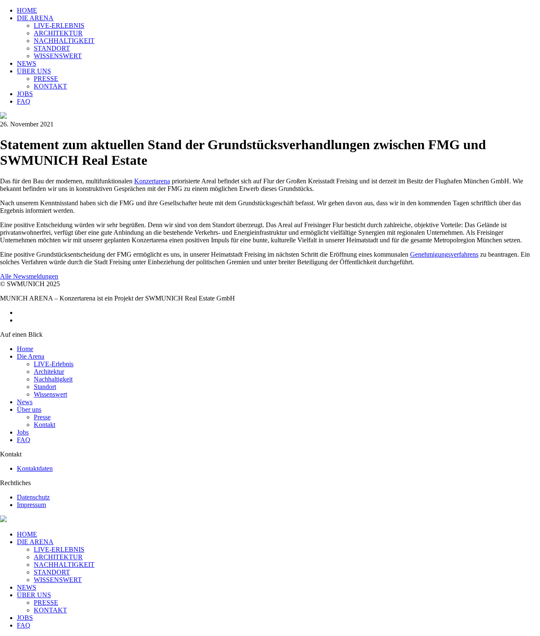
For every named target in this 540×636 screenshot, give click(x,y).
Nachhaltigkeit (53, 379)
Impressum (31, 504)
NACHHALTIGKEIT (64, 564)
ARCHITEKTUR (58, 557)
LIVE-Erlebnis (53, 364)
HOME (27, 534)
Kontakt (44, 424)
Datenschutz (33, 497)
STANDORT (52, 572)
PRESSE (46, 602)
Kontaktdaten (35, 468)
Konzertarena (152, 181)
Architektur (49, 371)
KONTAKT (50, 610)
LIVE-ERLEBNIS (59, 549)
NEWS (26, 587)
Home (25, 348)
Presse (42, 417)
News (24, 401)
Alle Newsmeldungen (29, 276)
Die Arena (30, 356)
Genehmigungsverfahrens (444, 254)
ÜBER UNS (34, 594)
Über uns (29, 409)
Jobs (23, 432)
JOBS (25, 617)
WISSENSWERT (58, 579)
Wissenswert (50, 394)
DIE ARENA (35, 541)
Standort (45, 386)
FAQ (23, 439)
